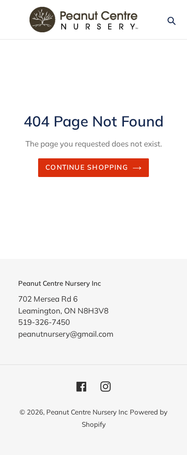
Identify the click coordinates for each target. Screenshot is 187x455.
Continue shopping (86, 167)
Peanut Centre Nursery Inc (87, 412)
